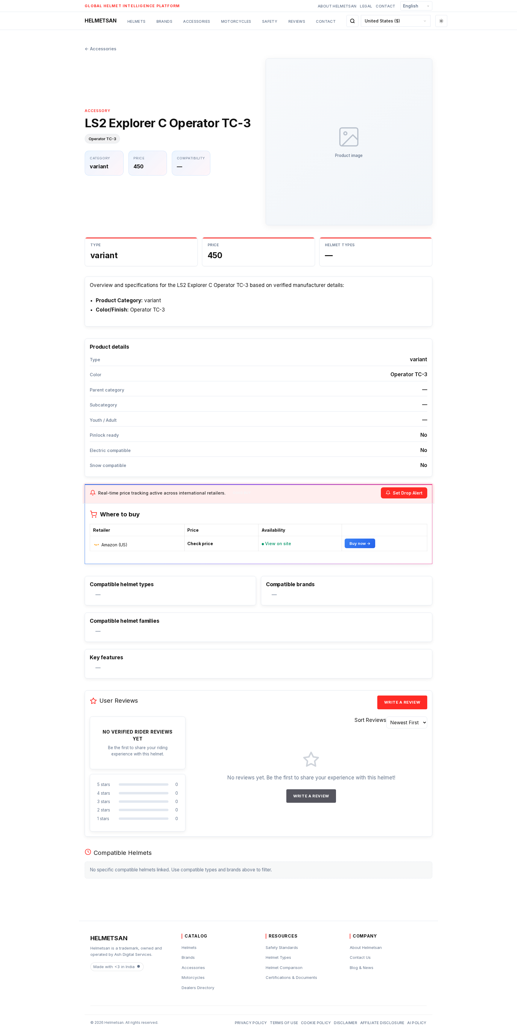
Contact (386, 6)
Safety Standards (282, 947)
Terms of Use (284, 1023)
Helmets (136, 21)
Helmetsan (100, 21)
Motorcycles (236, 21)
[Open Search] (352, 21)
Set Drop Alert (407, 492)
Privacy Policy (251, 1023)
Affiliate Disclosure (382, 1023)
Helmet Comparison (284, 967)
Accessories (196, 21)
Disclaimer (345, 1023)
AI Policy (416, 1023)
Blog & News (361, 967)
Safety (269, 21)
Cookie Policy (316, 1023)
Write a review (402, 702)
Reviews (296, 21)
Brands (164, 21)
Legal (366, 6)
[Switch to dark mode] (441, 21)
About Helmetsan (337, 6)
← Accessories (100, 48)
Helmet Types (278, 957)
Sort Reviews (370, 720)
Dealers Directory (198, 987)
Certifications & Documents (291, 977)
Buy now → (359, 543)
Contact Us (360, 957)
